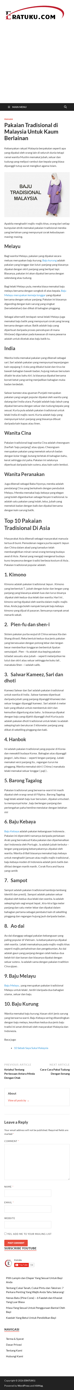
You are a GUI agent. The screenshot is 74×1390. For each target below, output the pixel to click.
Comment (11, 1141)
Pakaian (8, 119)
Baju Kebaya (11, 831)
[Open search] (65, 107)
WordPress (24, 1385)
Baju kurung (49, 260)
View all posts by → (18, 1100)
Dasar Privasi (14, 1344)
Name (8, 1186)
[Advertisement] (37, 64)
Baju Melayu (11, 985)
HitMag (39, 1385)
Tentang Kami (14, 1350)
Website (9, 1218)
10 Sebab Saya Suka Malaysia (31, 1047)
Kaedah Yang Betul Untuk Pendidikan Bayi (31, 1317)
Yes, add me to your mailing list (29, 1234)
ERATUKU (29, 1380)
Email (9, 1202)
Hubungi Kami (14, 1356)
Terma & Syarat (15, 1338)
